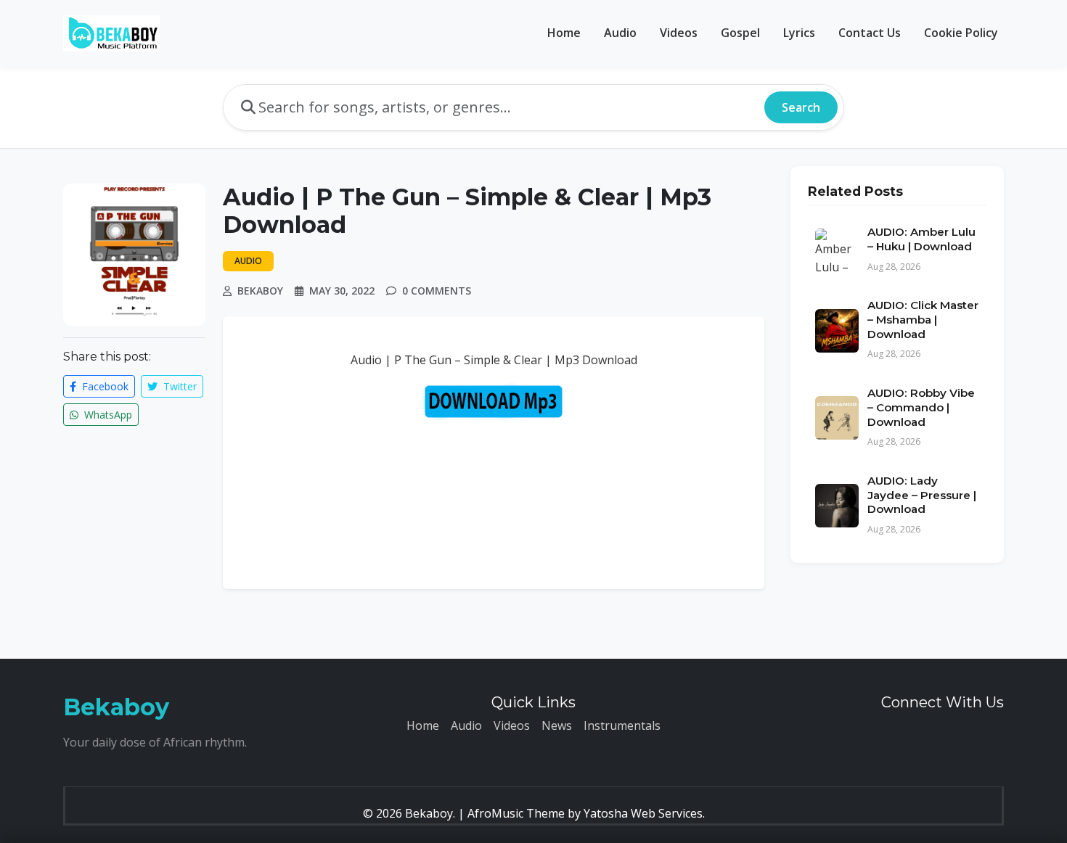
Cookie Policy (961, 33)
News (556, 725)
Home (564, 33)
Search (801, 107)
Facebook (103, 386)
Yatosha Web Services (643, 813)
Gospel (740, 33)
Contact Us (869, 33)
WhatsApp (106, 415)
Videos (679, 33)
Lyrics (799, 33)
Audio (620, 33)
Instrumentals (622, 725)
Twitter (178, 386)
